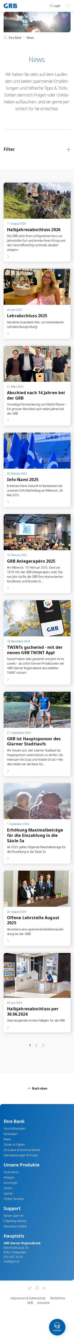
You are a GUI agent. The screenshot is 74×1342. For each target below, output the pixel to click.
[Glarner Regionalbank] (19, 5)
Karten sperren (14, 1215)
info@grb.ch (11, 1261)
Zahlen (8, 1188)
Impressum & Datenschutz (28, 1298)
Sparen (8, 1193)
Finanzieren (11, 1172)
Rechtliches (57, 1298)
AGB (30, 1303)
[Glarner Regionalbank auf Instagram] (37, 1288)
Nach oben (39, 1088)
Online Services (14, 1199)
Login (56, 6)
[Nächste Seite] (43, 1045)
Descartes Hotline (15, 1226)
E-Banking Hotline (15, 1221)
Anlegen (9, 1177)
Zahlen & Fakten (14, 1144)
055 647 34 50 (13, 1257)
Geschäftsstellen (15, 1128)
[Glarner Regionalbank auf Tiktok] (30, 1288)
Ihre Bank (15, 38)
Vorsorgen (11, 1183)
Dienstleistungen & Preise (21, 1155)
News (7, 1139)
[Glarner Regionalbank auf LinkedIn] (44, 1288)
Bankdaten (10, 1134)
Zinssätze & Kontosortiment (22, 1150)
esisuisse (43, 1303)
